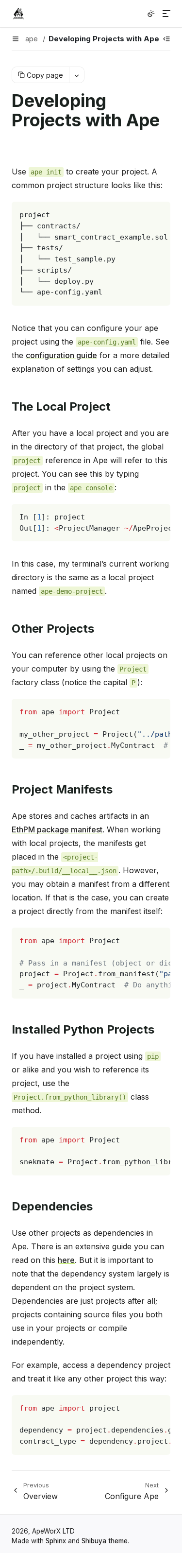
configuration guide (61, 355)
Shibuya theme (105, 1541)
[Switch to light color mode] (151, 13)
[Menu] (166, 13)
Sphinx (56, 1541)
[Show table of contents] (166, 39)
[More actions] (76, 75)
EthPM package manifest (57, 829)
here (66, 1260)
